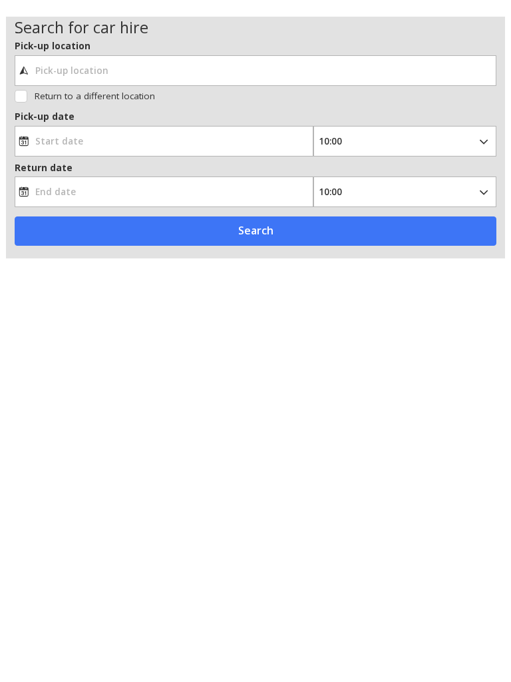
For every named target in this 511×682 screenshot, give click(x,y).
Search (255, 230)
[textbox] (256, 70)
